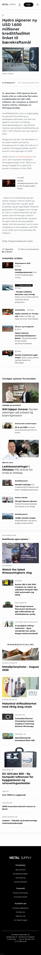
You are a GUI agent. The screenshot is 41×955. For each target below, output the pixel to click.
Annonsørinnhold (20, 897)
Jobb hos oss (20, 916)
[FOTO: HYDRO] (20, 59)
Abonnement (21, 870)
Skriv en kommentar (30, 249)
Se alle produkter (20, 882)
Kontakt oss (20, 912)
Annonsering (20, 878)
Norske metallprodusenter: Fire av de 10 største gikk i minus (27, 185)
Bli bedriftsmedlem (20, 874)
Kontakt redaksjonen (20, 908)
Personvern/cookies (20, 893)
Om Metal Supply (20, 920)
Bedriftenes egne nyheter (15, 539)
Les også (20, 178)
